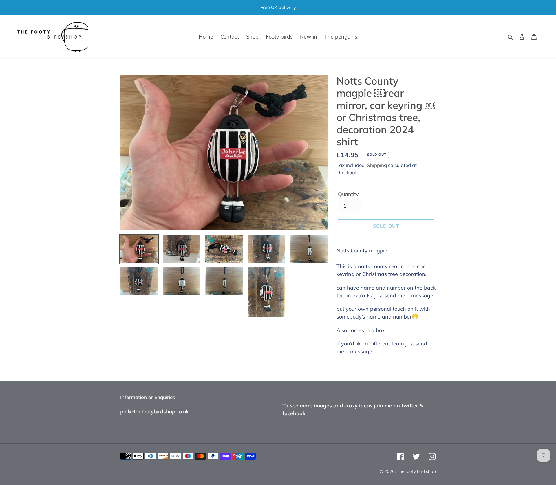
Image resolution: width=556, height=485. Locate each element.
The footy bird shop (416, 471)
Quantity (348, 194)
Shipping (377, 165)
